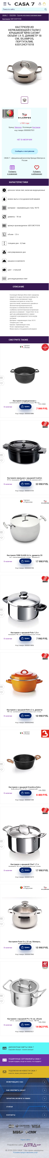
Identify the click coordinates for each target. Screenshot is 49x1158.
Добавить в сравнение (12, 173)
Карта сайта (25, 1140)
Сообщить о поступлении (24, 151)
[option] (24, 100)
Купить (27, 406)
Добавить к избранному (36, 173)
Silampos (18, 127)
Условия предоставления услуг (25, 1152)
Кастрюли (36, 127)
